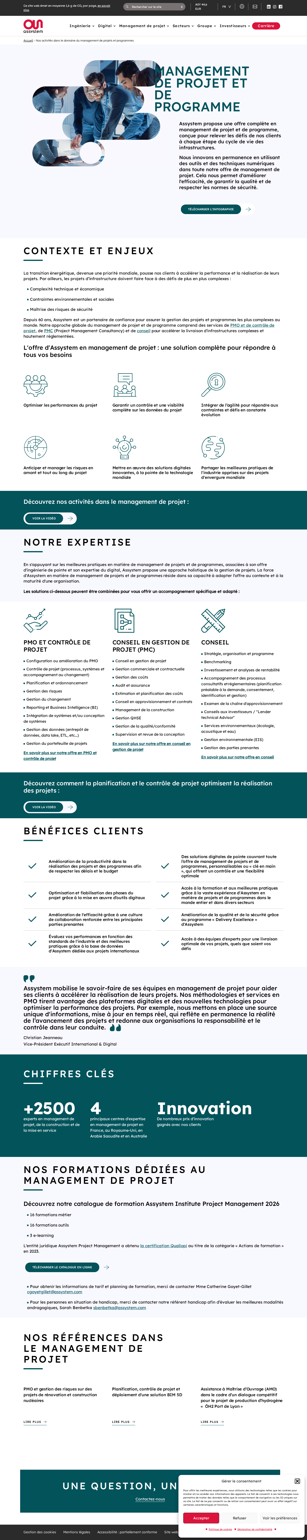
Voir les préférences (280, 1518)
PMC (48, 330)
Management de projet (142, 26)
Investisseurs (233, 26)
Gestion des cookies (40, 1532)
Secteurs (181, 26)
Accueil (28, 40)
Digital (105, 26)
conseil (143, 330)
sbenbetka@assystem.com (119, 1307)
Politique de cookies (220, 1529)
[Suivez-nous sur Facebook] (280, 7)
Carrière (266, 26)
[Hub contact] (255, 7)
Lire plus (32, 1422)
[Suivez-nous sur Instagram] (274, 7)
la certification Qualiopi (163, 1245)
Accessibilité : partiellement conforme (127, 1532)
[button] (297, 1481)
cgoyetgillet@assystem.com (54, 1291)
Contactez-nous (150, 1499)
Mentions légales (76, 1532)
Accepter (201, 1518)
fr (224, 6)
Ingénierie (80, 26)
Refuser (239, 1518)
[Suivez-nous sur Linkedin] (269, 7)
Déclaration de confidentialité (254, 1529)
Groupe (204, 26)
